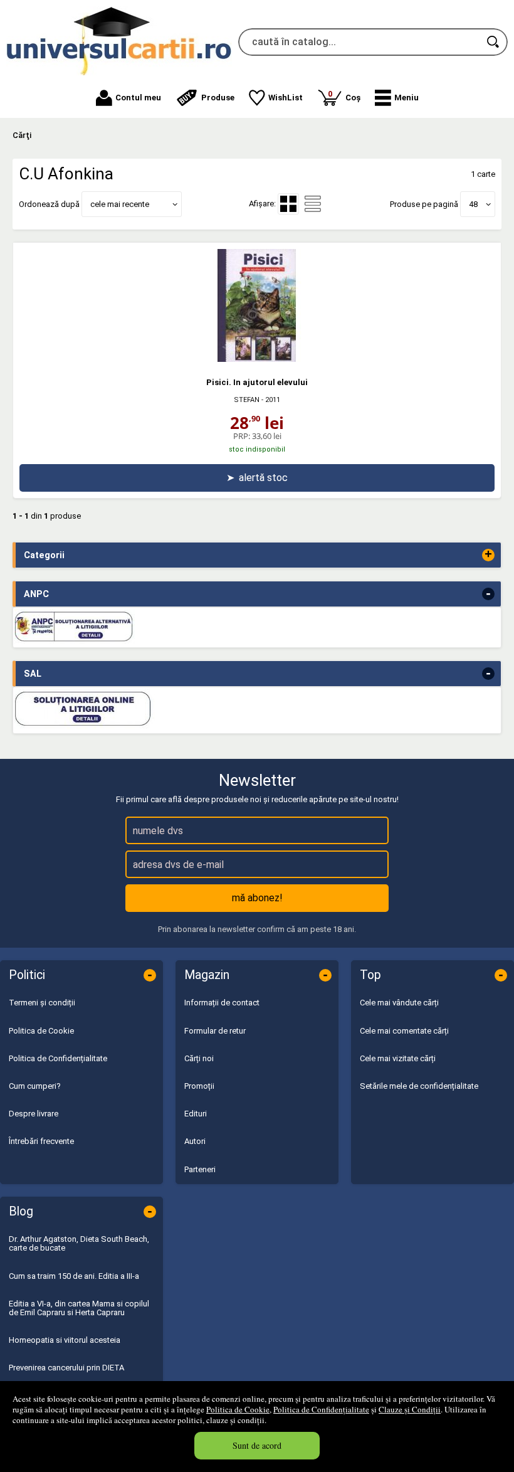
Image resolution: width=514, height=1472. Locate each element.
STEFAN (247, 400)
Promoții (199, 1086)
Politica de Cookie (238, 1409)
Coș (344, 95)
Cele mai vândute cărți (399, 1002)
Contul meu (138, 97)
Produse (217, 97)
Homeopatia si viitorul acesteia (64, 1340)
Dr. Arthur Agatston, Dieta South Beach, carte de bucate (79, 1243)
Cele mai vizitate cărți (398, 1058)
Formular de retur (215, 1030)
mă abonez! (257, 898)
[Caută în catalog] (494, 42)
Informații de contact (222, 1002)
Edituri (195, 1113)
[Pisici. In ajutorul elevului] (257, 359)
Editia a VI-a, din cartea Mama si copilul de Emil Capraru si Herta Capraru (79, 1308)
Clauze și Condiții (410, 1409)
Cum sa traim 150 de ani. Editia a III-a (74, 1276)
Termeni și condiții (42, 1002)
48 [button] (473, 204)
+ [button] (488, 555)
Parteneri (200, 1169)
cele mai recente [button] (119, 204)
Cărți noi (199, 1058)
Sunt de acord (257, 1445)
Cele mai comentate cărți (404, 1030)
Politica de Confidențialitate (321, 1409)
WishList (285, 97)
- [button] (488, 594)
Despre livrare (33, 1113)
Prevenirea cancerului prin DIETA (66, 1367)
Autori (195, 1141)
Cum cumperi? (35, 1086)
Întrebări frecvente (41, 1141)
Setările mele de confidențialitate (419, 1086)
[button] (397, 98)
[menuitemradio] (312, 203)
